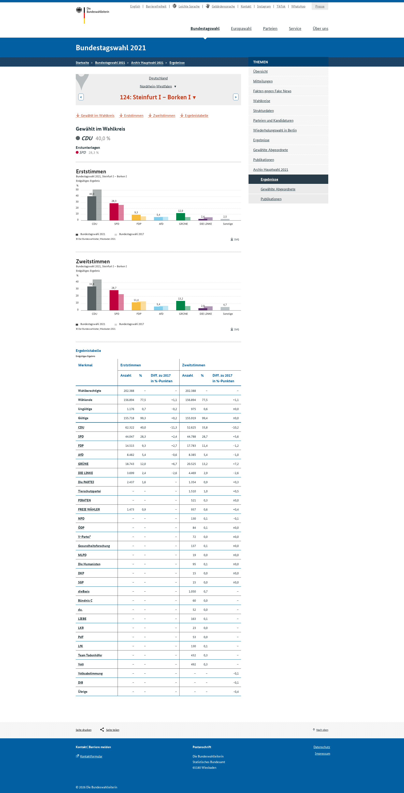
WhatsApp (298, 6)
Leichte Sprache (189, 6)
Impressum (322, 753)
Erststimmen (133, 115)
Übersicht (260, 71)
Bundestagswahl (205, 28)
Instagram (264, 6)
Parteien (270, 28)
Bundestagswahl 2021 (110, 62)
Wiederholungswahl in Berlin (275, 130)
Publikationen (263, 159)
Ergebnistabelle (196, 115)
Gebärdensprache (223, 6)
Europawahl (241, 28)
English (135, 6)
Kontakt (246, 6)
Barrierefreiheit (156, 6)
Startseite (92, 16)
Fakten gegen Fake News (272, 90)
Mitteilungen (263, 81)
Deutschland (158, 77)
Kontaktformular (91, 756)
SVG (236, 239)
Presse (320, 6)
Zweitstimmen (164, 115)
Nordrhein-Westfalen (156, 85)
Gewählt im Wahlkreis (97, 115)
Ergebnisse (177, 62)
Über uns (320, 28)
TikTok (281, 6)
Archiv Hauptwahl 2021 (147, 62)
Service (295, 28)
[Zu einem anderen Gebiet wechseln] (175, 86)
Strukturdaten (263, 110)
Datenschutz (322, 746)
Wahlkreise (261, 100)
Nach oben (322, 729)
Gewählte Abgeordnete (270, 149)
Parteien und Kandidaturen (273, 120)
